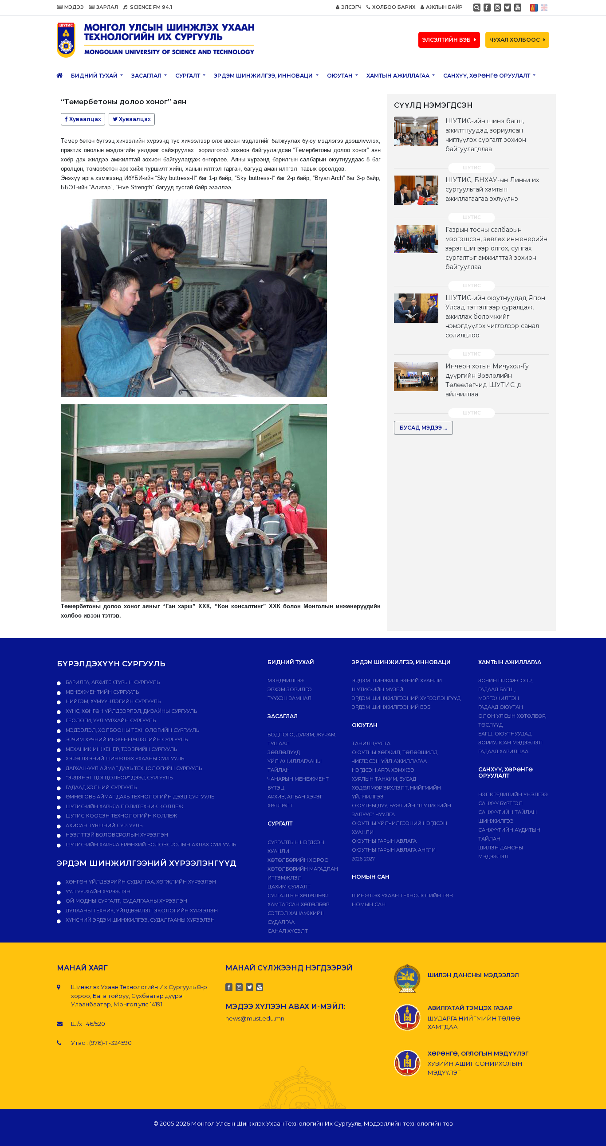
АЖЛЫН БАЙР (444, 7)
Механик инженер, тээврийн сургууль (120, 749)
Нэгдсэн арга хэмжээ (383, 770)
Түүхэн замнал (289, 698)
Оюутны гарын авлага (384, 841)
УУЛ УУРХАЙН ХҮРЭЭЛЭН (97, 891)
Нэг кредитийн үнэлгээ (513, 794)
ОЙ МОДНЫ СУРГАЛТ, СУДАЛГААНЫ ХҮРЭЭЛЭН (125, 901)
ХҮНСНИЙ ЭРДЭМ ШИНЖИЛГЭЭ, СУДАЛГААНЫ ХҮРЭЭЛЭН (139, 920)
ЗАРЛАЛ (107, 7)
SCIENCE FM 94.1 (150, 7)
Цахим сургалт (289, 887)
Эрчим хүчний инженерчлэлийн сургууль (126, 739)
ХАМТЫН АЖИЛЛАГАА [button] (398, 75)
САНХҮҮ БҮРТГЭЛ (500, 803)
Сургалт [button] (188, 75)
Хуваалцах (84, 119)
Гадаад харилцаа (503, 751)
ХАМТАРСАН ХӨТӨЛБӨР (298, 904)
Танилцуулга (371, 743)
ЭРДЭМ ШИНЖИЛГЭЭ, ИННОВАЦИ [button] (264, 75)
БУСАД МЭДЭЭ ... (423, 427)
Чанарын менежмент (298, 779)
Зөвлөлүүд (284, 752)
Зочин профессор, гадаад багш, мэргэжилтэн (505, 689)
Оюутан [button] (340, 75)
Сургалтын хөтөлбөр (298, 895)
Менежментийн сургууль (101, 692)
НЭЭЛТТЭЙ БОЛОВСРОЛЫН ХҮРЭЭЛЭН (116, 835)
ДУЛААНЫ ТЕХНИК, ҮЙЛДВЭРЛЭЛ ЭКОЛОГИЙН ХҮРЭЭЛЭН (141, 910)
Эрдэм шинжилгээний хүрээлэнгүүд (406, 698)
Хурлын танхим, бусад (384, 779)
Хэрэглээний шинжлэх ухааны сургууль (124, 758)
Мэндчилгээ (286, 680)
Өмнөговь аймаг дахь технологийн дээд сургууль (139, 797)
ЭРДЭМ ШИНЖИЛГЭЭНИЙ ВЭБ (391, 707)
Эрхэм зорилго (290, 689)
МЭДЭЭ (74, 7)
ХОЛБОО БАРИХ (394, 7)
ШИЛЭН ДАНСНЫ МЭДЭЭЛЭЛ (473, 974)
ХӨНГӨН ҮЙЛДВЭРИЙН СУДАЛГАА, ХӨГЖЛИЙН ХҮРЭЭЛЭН (140, 882)
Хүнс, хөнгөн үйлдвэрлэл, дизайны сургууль (130, 711)
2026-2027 (363, 859)
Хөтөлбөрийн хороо (298, 860)
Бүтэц (276, 788)
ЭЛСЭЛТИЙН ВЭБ (446, 39)
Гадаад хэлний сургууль (100, 787)
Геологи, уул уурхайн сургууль (110, 720)
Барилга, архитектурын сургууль (112, 682)
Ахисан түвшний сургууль (103, 825)
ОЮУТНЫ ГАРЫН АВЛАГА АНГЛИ (394, 850)
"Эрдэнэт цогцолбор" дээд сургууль (118, 777)
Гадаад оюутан (500, 707)
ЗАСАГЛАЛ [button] (147, 75)
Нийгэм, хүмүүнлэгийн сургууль (112, 701)
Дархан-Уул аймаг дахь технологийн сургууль (133, 768)
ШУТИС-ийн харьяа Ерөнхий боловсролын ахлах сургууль (150, 844)
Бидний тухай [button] (95, 75)
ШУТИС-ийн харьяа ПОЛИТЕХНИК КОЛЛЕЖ (123, 806)
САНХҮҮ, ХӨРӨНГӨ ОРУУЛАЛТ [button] (487, 75)
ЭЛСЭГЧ (351, 7)
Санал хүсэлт (288, 931)
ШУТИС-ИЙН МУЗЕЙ (377, 689)
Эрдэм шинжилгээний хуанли (397, 680)
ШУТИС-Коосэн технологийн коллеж (120, 816)
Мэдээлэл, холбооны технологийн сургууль (131, 730)
